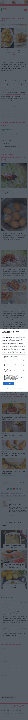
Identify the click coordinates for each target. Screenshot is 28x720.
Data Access (14, 388)
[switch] (22, 360)
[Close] (25, 331)
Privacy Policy (22, 388)
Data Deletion (6, 388)
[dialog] (14, 360)
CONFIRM (8, 383)
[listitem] (14, 357)
